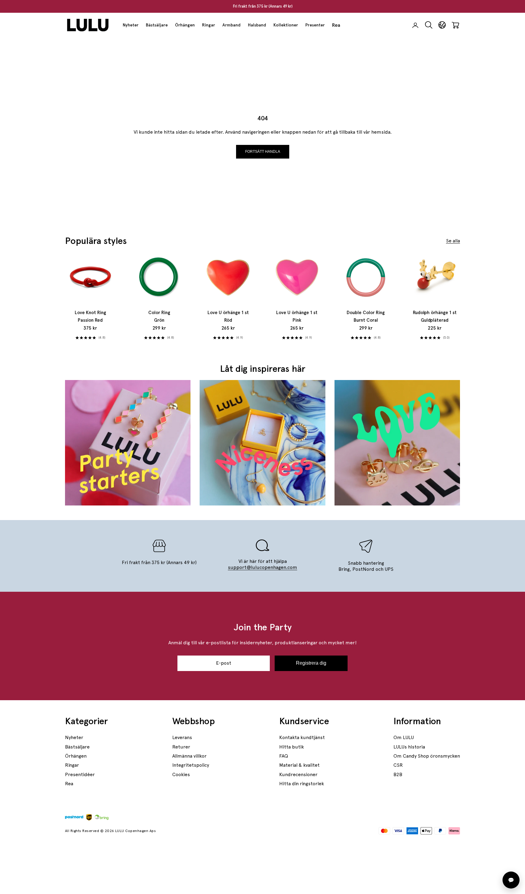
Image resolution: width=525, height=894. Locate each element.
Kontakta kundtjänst (302, 737)
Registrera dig (311, 663)
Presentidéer (80, 774)
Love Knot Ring (90, 316)
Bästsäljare (157, 24)
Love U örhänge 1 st (228, 316)
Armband (231, 24)
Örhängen (185, 24)
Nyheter (131, 24)
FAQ (283, 756)
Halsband (257, 24)
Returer (181, 747)
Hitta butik (291, 747)
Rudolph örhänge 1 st (435, 316)
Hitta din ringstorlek (301, 783)
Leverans (182, 737)
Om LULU (403, 737)
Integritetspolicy (190, 765)
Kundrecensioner (298, 774)
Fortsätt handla (262, 151)
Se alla (453, 241)
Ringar (208, 24)
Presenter (315, 24)
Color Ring (159, 316)
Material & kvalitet (299, 765)
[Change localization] (442, 25)
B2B (397, 774)
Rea (336, 25)
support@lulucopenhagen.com (262, 567)
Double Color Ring (366, 316)
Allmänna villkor (189, 756)
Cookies (181, 774)
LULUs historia (409, 747)
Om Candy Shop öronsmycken (426, 756)
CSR (398, 765)
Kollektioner (285, 24)
